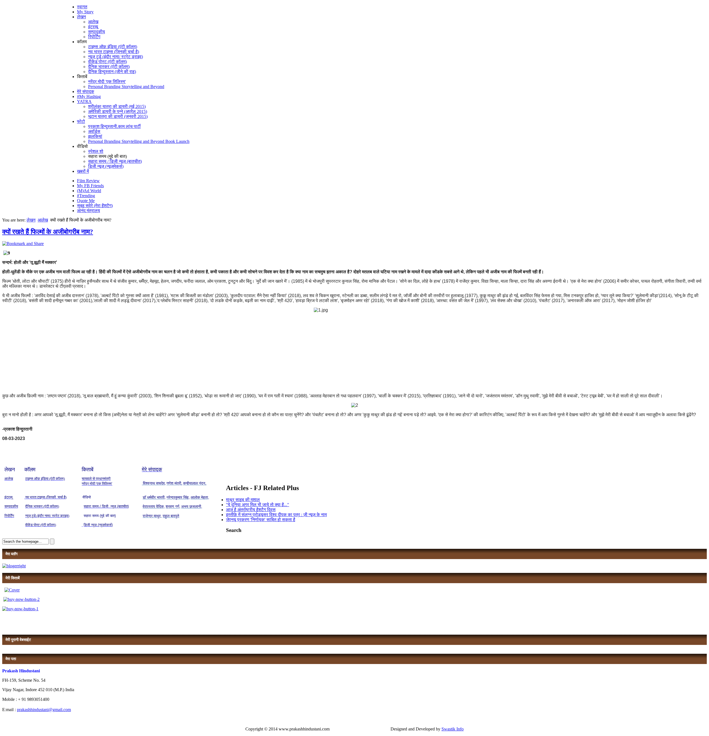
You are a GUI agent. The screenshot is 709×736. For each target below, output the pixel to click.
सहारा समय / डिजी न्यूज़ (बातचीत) (115, 161)
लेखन (81, 16)
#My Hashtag (89, 96)
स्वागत (82, 6)
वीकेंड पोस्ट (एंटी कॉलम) (107, 61)
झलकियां (95, 136)
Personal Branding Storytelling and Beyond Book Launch (138, 141)
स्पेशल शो (95, 151)
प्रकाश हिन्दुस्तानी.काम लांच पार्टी (114, 126)
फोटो (81, 121)
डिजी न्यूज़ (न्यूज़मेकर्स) (106, 166)
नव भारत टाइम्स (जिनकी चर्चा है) (113, 51)
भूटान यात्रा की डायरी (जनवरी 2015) (118, 116)
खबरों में (83, 171)
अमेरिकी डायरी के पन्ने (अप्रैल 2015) (117, 111)
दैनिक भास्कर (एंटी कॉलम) (109, 66)
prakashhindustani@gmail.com (44, 709)
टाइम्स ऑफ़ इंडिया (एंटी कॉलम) (112, 46)
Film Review (88, 180)
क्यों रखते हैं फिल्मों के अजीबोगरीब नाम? (47, 231)
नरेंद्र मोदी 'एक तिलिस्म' (107, 81)
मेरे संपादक (85, 91)
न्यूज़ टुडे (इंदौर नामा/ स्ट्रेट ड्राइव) (115, 56)
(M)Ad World (89, 190)
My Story (85, 11)
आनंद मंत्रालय (88, 210)
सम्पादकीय (96, 31)
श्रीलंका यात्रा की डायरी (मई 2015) (117, 106)
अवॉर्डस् (94, 131)
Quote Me (86, 200)
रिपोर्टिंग (94, 36)
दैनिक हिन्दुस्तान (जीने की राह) (112, 71)
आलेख (93, 21)
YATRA (84, 101)
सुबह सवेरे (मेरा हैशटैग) (95, 205)
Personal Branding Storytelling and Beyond (126, 86)
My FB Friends (90, 185)
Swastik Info (452, 729)
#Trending (86, 195)
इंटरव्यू (93, 26)
